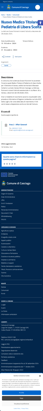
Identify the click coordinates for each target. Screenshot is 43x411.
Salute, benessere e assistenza (11, 266)
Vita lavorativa (6, 276)
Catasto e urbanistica (8, 247)
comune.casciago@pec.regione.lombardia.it (19, 339)
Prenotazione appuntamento (10, 347)
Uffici (2, 200)
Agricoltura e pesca (7, 230)
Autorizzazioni (5, 243)
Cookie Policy (17, 408)
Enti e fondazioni (7, 203)
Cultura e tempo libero (8, 250)
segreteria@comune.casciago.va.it (23, 130)
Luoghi (3, 304)
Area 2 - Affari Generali (18, 124)
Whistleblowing (6, 216)
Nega (21, 398)
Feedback (4, 360)
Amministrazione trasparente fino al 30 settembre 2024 (20, 363)
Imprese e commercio (8, 259)
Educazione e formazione (9, 253)
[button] (40, 22)
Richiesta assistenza (8, 357)
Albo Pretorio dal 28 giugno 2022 (12, 370)
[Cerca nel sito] (37, 7)
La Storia (4, 311)
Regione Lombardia (8, 2)
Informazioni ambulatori (9, 314)
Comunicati (5, 290)
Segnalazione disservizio (9, 350)
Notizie (3, 287)
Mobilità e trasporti (7, 263)
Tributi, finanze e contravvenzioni (12, 269)
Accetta (21, 392)
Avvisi (3, 293)
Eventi (3, 308)
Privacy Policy (24, 408)
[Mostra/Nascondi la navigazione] (2, 7)
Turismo (3, 272)
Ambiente (4, 234)
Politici (3, 206)
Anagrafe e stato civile (8, 237)
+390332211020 (16, 128)
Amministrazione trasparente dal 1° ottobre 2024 (17, 366)
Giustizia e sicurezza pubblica (10, 256)
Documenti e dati (7, 213)
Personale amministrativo (9, 210)
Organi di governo (7, 193)
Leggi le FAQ (5, 344)
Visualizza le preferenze (21, 404)
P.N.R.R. (3, 219)
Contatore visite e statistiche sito (12, 354)
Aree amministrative (8, 197)
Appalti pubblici (6, 240)
